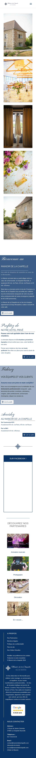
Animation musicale (18, 552)
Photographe (18, 575)
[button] (18, 710)
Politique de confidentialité (15, 644)
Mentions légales (12, 641)
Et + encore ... (18, 620)
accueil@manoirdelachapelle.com (17, 747)
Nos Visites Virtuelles (13, 650)
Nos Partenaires (12, 638)
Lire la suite (8, 313)
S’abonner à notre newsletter (16, 658)
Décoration (18, 597)
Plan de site (11, 647)
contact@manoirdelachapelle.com (18, 743)
